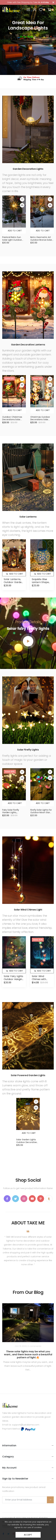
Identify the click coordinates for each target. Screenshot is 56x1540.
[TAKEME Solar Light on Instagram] (23, 1198)
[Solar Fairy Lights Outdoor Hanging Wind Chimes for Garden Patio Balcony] (14, 952)
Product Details (28, 621)
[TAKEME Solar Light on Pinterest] (40, 1198)
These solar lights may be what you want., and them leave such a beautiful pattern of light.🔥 (28, 1354)
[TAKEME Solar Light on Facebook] (7, 1198)
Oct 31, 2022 (21, 1346)
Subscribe (50, 1499)
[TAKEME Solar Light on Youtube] (32, 1198)
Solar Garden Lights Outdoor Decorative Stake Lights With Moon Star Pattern (26, 1143)
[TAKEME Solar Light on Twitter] (15, 1198)
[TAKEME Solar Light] (28, 129)
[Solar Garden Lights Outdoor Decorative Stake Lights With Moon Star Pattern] (28, 1114)
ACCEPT (28, 1534)
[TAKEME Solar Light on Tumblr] (49, 1198)
